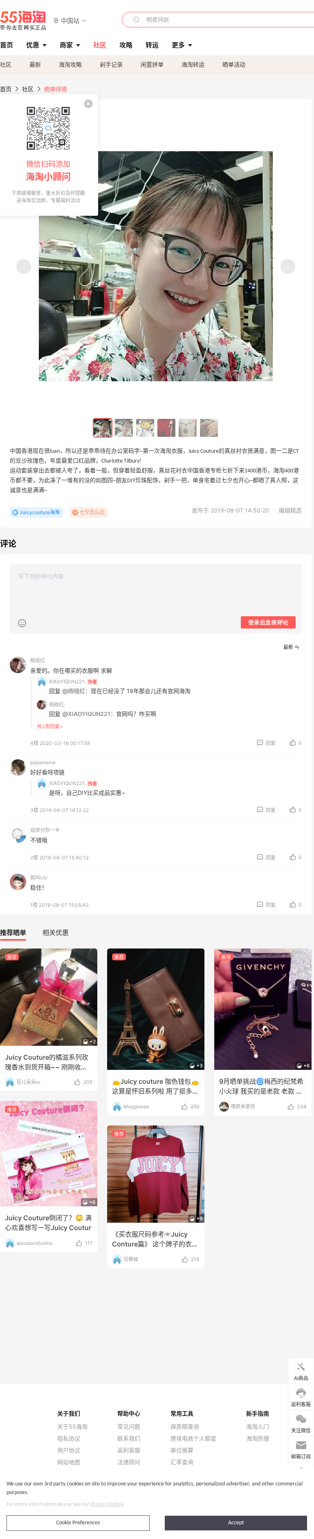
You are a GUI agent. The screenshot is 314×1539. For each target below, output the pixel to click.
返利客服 (128, 1450)
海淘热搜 (257, 1438)
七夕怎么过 (92, 512)
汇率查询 (181, 1462)
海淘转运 (193, 64)
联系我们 (128, 1438)
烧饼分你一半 (45, 830)
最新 (35, 64)
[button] (70, 20)
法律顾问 (128, 1462)
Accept (236, 1523)
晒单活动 (233, 64)
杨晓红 (37, 661)
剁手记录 (111, 64)
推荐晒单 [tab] (13, 932)
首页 (5, 88)
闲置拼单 (152, 64)
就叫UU (38, 878)
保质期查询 (184, 1426)
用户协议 (68, 1450)
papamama (43, 762)
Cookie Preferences (78, 1523)
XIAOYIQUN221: (67, 681)
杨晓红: (57, 705)
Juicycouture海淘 (40, 512)
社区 (5, 64)
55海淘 (23, 20)
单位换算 (181, 1450)
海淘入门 (257, 1426)
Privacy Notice (107, 1504)
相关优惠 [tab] (56, 932)
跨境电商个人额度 (193, 1438)
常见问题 (128, 1426)
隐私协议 (68, 1438)
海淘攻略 (70, 64)
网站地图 (68, 1462)
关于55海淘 (72, 1426)
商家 (66, 45)
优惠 (32, 45)
